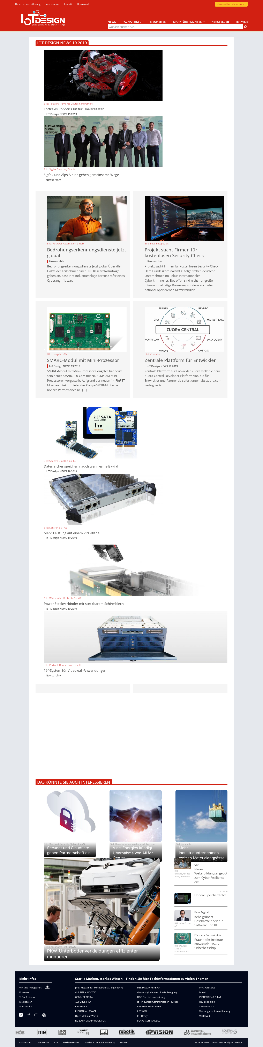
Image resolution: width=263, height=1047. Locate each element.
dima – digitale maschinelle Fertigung (157, 992)
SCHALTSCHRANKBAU (148, 1020)
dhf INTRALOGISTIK (85, 992)
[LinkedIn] (21, 1015)
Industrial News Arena (149, 1006)
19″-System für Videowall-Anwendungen (75, 670)
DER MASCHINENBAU (148, 987)
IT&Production (207, 1001)
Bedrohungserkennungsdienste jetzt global (86, 253)
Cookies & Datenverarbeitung (99, 1042)
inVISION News (207, 987)
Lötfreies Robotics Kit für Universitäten (74, 109)
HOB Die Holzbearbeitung (151, 997)
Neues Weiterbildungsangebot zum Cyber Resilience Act (210, 875)
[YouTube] (36, 1015)
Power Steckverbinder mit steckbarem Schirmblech (84, 604)
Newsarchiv (53, 180)
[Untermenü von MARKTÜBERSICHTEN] (204, 21)
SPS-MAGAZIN (206, 1006)
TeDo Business (27, 997)
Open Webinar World (86, 1015)
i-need (202, 992)
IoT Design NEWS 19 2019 (61, 114)
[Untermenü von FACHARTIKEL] (142, 21)
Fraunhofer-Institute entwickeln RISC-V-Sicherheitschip (208, 944)
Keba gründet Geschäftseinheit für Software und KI (208, 921)
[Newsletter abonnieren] (28, 1015)
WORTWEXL (205, 1015)
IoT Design (142, 1015)
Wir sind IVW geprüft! (30, 987)
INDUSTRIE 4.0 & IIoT (210, 997)
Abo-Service (25, 1006)
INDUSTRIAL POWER (86, 1011)
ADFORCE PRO (83, 1001)
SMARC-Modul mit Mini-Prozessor (83, 360)
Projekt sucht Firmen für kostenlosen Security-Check (174, 253)
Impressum (25, 1042)
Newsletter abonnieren (231, 4)
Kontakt (124, 1042)
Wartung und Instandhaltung (214, 1011)
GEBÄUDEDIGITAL (84, 997)
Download (24, 992)
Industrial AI (81, 1006)
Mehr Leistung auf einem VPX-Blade (71, 533)
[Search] (245, 26)
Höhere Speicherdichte (210, 895)
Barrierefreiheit (70, 1042)
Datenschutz (42, 1042)
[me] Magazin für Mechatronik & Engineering (99, 987)
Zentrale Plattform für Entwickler (180, 360)
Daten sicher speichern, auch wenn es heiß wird (81, 466)
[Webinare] (44, 1015)
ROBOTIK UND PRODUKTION (90, 1020)
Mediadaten (25, 1001)
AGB (55, 1042)
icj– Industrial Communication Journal (157, 1001)
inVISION (142, 1011)
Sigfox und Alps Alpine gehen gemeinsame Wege (81, 175)
